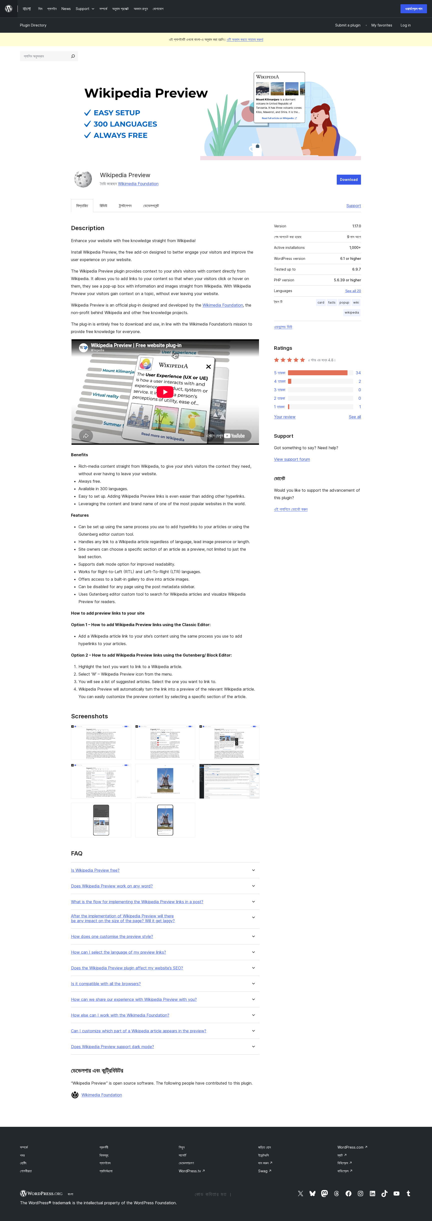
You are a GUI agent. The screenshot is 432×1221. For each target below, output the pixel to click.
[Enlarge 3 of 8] (252, 731)
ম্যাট (342, 1155)
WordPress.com (353, 1147)
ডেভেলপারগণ (186, 1163)
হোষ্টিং (23, 1163)
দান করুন (265, 1163)
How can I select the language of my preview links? (118, 952)
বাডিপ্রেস (345, 1171)
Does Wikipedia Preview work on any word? (112, 886)
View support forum (292, 459)
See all (355, 416)
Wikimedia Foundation (138, 183)
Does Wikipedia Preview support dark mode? (112, 1046)
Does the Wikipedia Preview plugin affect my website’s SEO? (127, 968)
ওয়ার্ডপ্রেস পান (413, 8)
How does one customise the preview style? (112, 936)
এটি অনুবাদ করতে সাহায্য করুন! (245, 39)
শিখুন (181, 1147)
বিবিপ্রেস (345, 1163)
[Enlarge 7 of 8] (124, 809)
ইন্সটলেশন (125, 205)
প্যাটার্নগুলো (106, 1171)
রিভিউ (103, 205)
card (321, 302)
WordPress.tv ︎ (192, 1171)
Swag (265, 1171)
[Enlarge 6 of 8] (252, 770)
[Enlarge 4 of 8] (124, 770)
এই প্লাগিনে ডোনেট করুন (291, 509)
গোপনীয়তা (26, 1171)
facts (332, 302)
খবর (22, 1155)
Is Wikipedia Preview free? (95, 870)
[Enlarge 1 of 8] (124, 731)
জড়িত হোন (264, 1147)
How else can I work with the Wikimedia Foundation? (120, 1015)
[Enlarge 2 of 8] (188, 731)
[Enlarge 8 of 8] (188, 809)
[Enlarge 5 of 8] (188, 770)
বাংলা (70, 1194)
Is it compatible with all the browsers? (106, 983)
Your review (285, 416)
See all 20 (353, 291)
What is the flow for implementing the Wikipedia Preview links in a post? (137, 901)
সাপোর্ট (182, 1155)
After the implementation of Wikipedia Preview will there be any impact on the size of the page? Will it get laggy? (123, 918)
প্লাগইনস (105, 1163)
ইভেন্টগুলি (263, 1155)
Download (349, 179)
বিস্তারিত (82, 205)
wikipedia (352, 312)
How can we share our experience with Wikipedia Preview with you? (134, 999)
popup (344, 302)
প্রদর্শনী (104, 1147)
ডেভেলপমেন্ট (151, 205)
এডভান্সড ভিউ (283, 326)
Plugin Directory (33, 25)
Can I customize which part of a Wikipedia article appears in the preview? (138, 1031)
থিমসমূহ (104, 1155)
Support (353, 205)
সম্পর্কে (24, 1147)
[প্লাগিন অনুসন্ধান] (73, 56)
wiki (356, 302)
